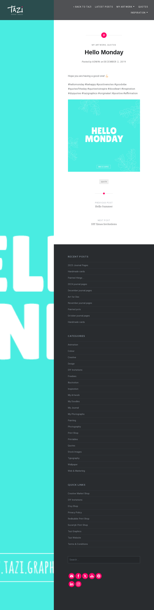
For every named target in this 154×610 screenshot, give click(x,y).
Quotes (143, 7)
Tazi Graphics (74, 531)
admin (96, 61)
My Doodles (74, 401)
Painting (72, 420)
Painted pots (74, 309)
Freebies (72, 376)
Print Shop (73, 433)
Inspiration (138, 12)
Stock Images (75, 451)
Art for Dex (73, 296)
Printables (73, 439)
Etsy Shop (73, 506)
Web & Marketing (76, 470)
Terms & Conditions (78, 544)
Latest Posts (104, 7)
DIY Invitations (75, 370)
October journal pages (79, 315)
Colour (71, 351)
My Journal (73, 407)
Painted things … (76, 277)
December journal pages (80, 290)
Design (71, 363)
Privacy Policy (75, 512)
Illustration (73, 382)
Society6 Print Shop (78, 525)
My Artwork (124, 7)
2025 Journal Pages (78, 265)
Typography (73, 458)
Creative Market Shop (78, 493)
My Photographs (76, 414)
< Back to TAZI (82, 7)
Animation (73, 344)
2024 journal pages (77, 284)
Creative (72, 357)
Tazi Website (74, 537)
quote (104, 181)
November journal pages (80, 303)
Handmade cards (76, 271)
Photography (74, 426)
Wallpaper (73, 464)
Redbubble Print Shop (78, 518)
